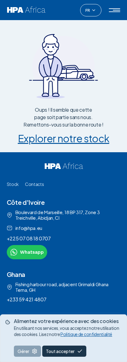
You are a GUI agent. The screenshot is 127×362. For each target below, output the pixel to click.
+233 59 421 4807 (27, 299)
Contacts (34, 184)
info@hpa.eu (28, 228)
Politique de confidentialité (86, 334)
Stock (13, 184)
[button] (114, 10)
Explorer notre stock (63, 138)
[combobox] (90, 10)
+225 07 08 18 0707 (29, 238)
